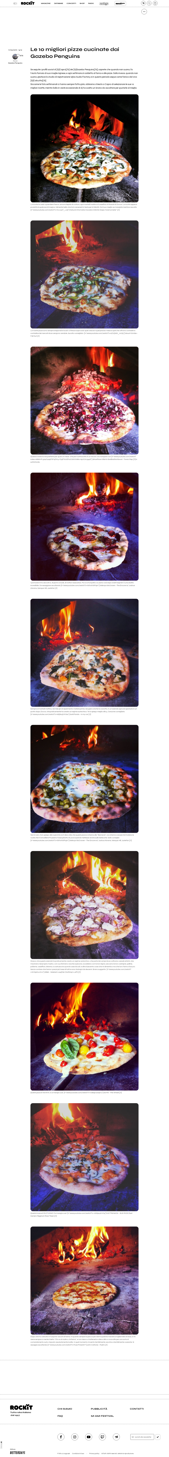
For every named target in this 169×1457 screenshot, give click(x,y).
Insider (104, 3)
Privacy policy (94, 1453)
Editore (12, 1450)
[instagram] (74, 1436)
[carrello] (143, 3)
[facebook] (144, 43)
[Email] (144, 19)
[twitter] (144, 35)
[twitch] (102, 1436)
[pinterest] (144, 58)
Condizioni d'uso (78, 1453)
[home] (27, 3)
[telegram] (116, 1436)
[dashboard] (155, 3)
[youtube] (88, 1436)
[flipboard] (144, 27)
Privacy (1, 1445)
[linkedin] (144, 50)
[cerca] (149, 3)
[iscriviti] (157, 1437)
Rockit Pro (120, 3)
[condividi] (144, 11)
